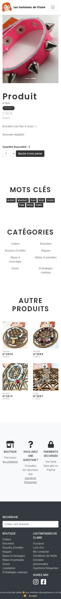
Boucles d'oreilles (15, 250)
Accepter (33, 596)
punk (21, 205)
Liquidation (9, 568)
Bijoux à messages (15, 259)
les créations (10, 461)
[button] (7, 49)
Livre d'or (38, 547)
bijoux (11, 200)
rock (30, 205)
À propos (38, 543)
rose (41, 200)
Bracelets (46, 243)
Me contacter (41, 551)
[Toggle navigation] (53, 7)
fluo (33, 200)
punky (39, 205)
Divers (15, 268)
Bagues (45, 250)
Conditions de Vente (45, 555)
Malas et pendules (46, 257)
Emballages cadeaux (46, 270)
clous (50, 200)
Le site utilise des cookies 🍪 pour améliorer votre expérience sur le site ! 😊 (30, 594)
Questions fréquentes (45, 568)
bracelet (23, 200)
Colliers (15, 243)
